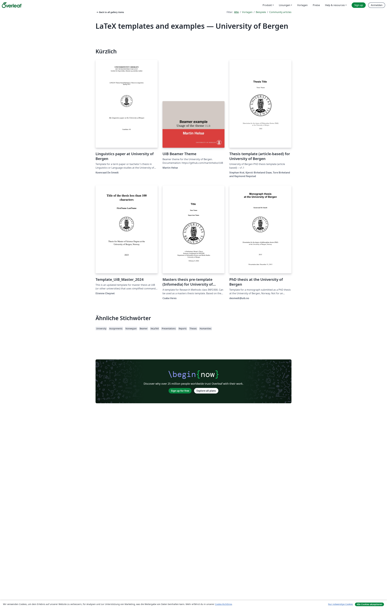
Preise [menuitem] (316, 5)
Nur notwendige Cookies (340, 604)
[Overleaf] (11, 5)
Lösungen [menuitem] (284, 5)
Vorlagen (247, 12)
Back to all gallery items (110, 12)
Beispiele (261, 12)
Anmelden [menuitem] (376, 5)
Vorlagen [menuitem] (302, 5)
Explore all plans (206, 390)
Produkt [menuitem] (267, 5)
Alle (236, 12)
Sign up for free (180, 390)
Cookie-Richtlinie (223, 604)
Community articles (280, 12)
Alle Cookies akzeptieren (369, 604)
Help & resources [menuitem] (335, 5)
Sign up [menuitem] (358, 5)
